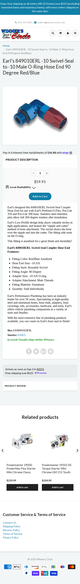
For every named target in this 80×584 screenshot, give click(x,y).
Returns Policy (11, 530)
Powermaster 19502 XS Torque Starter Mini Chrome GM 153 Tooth (56, 468)
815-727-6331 (25, 22)
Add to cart (22, 487)
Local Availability (20, 187)
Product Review (15, 385)
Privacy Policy (11, 537)
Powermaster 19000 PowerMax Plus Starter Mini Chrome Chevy (21, 468)
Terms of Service (12, 533)
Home (6, 45)
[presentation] (2, 450)
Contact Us (9, 522)
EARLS (22, 335)
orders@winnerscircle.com (51, 22)
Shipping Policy (11, 526)
